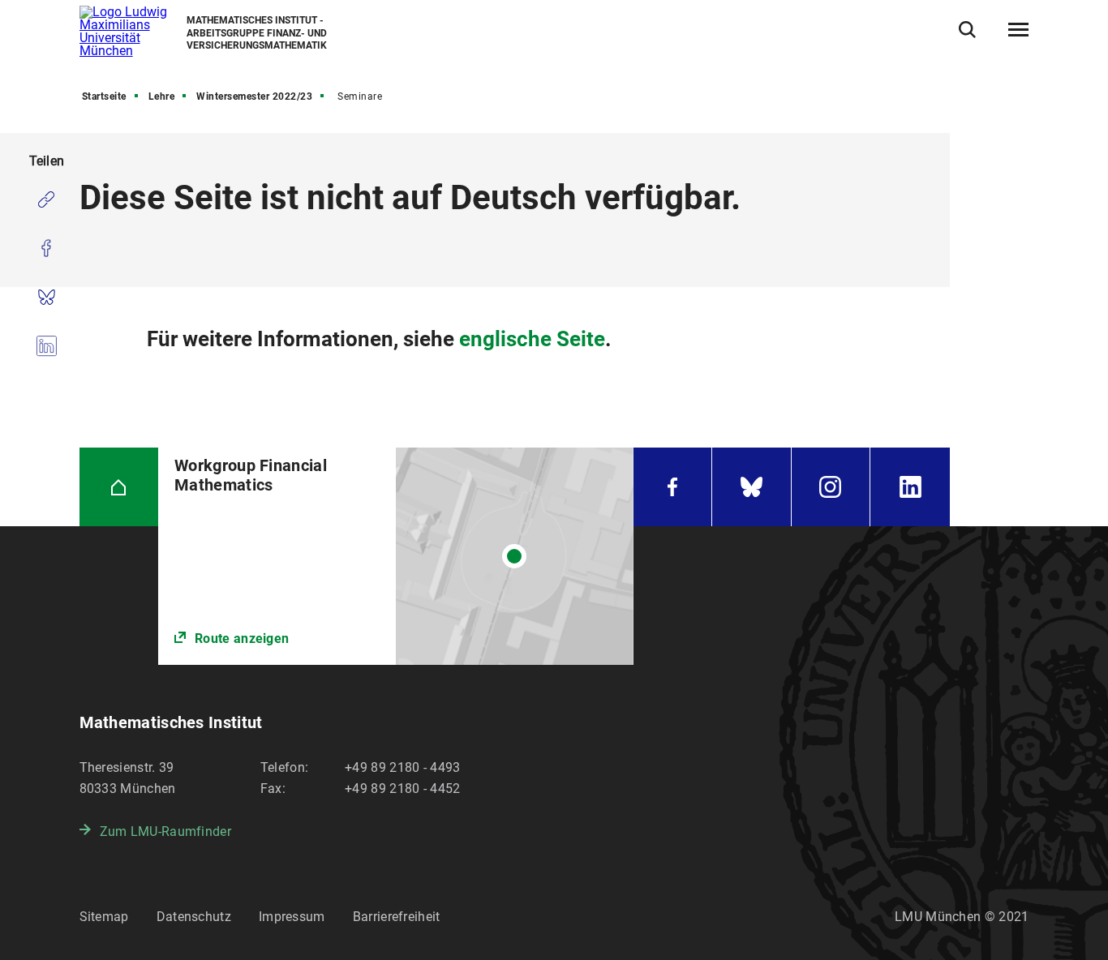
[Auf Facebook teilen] (47, 248)
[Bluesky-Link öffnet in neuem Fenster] (751, 487)
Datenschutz (194, 916)
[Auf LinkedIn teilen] (47, 345)
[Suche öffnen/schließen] (967, 29)
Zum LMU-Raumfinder (165, 831)
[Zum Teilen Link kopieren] (47, 199)
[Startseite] (119, 487)
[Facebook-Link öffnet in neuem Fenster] (672, 487)
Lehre (161, 96)
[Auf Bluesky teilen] (47, 296)
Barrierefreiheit (396, 916)
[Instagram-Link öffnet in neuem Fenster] (831, 487)
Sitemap (104, 916)
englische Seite (532, 339)
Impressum (292, 916)
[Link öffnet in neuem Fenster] (395, 557)
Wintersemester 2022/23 (254, 96)
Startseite (104, 96)
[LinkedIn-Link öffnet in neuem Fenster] (910, 487)
